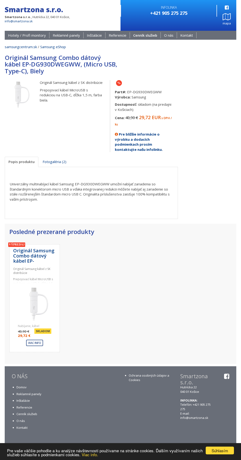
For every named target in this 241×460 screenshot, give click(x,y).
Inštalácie (94, 35)
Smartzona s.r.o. (34, 9)
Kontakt (186, 35)
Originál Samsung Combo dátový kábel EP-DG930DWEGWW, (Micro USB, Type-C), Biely (33, 263)
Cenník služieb (145, 35)
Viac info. (90, 454)
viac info (34, 343)
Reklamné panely (66, 35)
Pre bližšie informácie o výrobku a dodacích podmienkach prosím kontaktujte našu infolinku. (139, 142)
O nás (168, 35)
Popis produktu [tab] (21, 161)
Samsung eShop (53, 46)
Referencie (117, 35)
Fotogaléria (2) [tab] (54, 161)
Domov (21, 387)
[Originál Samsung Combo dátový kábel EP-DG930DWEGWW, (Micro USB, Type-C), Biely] (19, 93)
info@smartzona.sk (19, 21)
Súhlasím (220, 450)
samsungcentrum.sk (21, 46)
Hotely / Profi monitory (27, 35)
